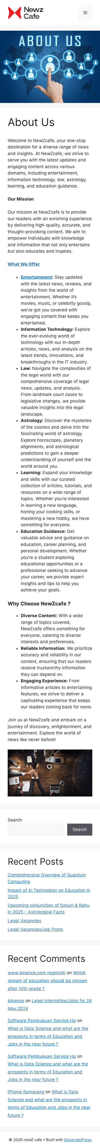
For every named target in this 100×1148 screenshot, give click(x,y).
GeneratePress (78, 1139)
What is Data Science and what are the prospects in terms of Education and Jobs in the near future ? (48, 1036)
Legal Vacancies (24, 920)
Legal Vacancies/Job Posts (35, 929)
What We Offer (24, 264)
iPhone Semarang (26, 1091)
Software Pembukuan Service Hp (42, 1020)
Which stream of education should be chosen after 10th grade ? (47, 980)
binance (16, 1000)
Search (15, 820)
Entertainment (36, 277)
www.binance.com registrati (36, 972)
